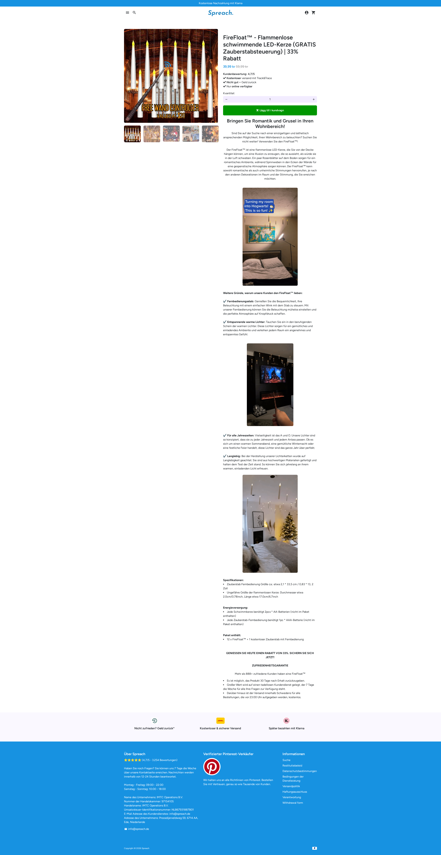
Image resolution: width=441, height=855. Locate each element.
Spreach (145, 848)
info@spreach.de (136, 829)
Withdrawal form (293, 802)
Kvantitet (228, 93)
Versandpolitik (291, 786)
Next (213, 76)
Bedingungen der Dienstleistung (293, 778)
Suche (286, 760)
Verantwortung (292, 797)
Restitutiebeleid (292, 765)
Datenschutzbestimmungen (300, 771)
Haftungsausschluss (295, 791)
